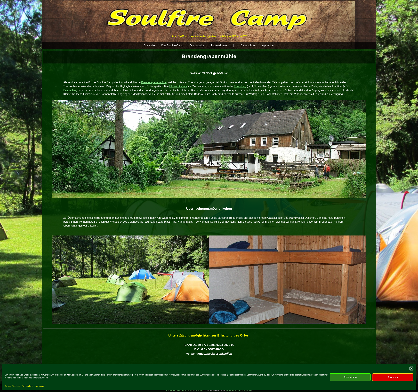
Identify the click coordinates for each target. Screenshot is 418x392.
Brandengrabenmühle (154, 82)
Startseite (149, 45)
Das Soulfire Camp (172, 45)
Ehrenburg (240, 86)
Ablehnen (393, 377)
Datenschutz (27, 386)
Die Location (197, 45)
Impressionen (219, 45)
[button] (411, 368)
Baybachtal (69, 90)
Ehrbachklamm (178, 86)
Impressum (39, 386)
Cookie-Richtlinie (12, 386)
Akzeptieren (350, 377)
